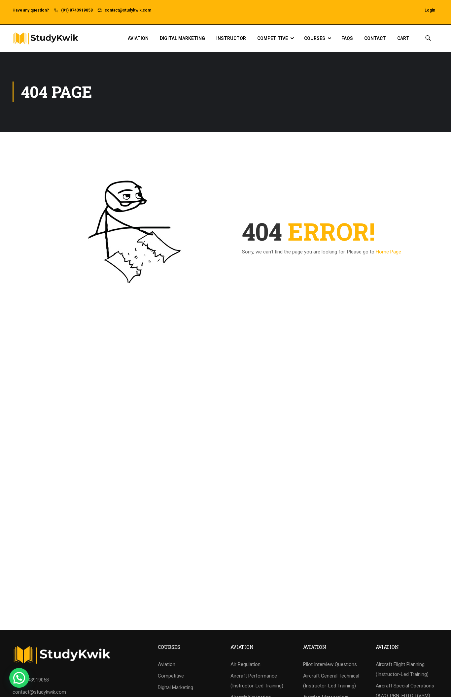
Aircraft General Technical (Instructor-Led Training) (331, 681)
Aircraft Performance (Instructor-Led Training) (256, 681)
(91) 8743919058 (77, 10)
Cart (403, 38)
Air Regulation (245, 664)
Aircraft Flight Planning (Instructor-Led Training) (402, 669)
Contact (375, 38)
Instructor (231, 38)
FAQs (347, 38)
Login (430, 10)
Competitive (272, 38)
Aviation (138, 38)
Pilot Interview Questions (330, 664)
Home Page (388, 252)
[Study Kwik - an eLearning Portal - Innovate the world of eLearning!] (46, 38)
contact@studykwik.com (128, 10)
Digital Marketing (182, 38)
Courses (314, 38)
